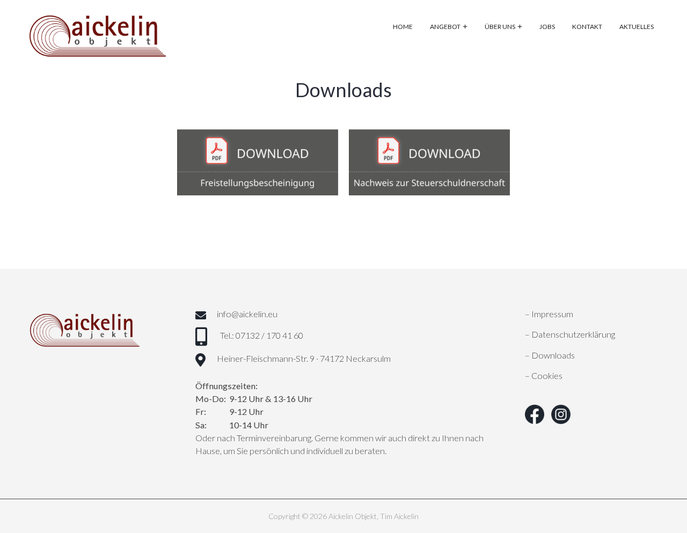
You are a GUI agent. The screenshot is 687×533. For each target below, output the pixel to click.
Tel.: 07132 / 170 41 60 (261, 335)
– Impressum (549, 314)
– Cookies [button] (543, 375)
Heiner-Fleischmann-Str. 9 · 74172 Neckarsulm (304, 358)
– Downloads (550, 355)
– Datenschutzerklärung (570, 334)
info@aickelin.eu (247, 314)
